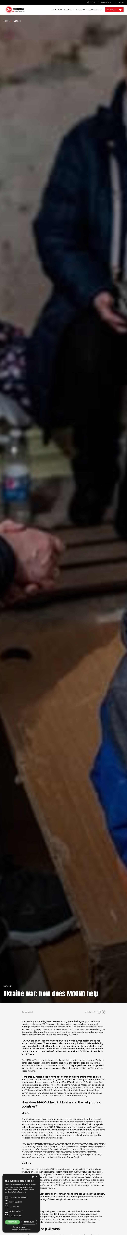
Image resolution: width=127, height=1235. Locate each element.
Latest (79, 10)
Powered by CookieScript (21, 1230)
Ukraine (7, 986)
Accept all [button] (12, 1222)
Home (6, 20)
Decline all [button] (29, 1222)
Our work (55, 10)
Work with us (106, 2)
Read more (22, 1192)
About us (68, 10)
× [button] (36, 1177)
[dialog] (21, 1203)
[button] (21, 1227)
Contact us (119, 2)
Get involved (93, 10)
